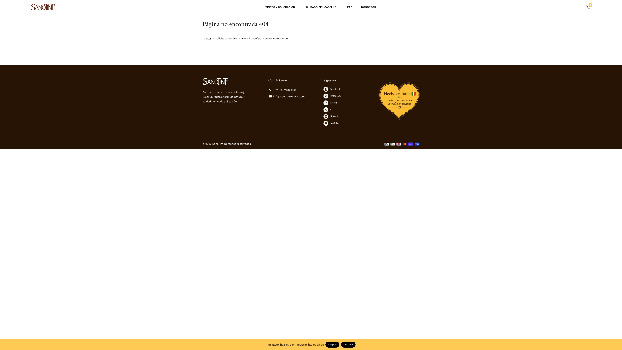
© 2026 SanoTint (213, 143)
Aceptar (332, 344)
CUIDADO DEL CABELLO (321, 7)
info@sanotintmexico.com (289, 96)
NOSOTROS (368, 7)
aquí (255, 38)
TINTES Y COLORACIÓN (280, 7)
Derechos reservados (237, 143)
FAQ (349, 7)
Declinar (348, 344)
